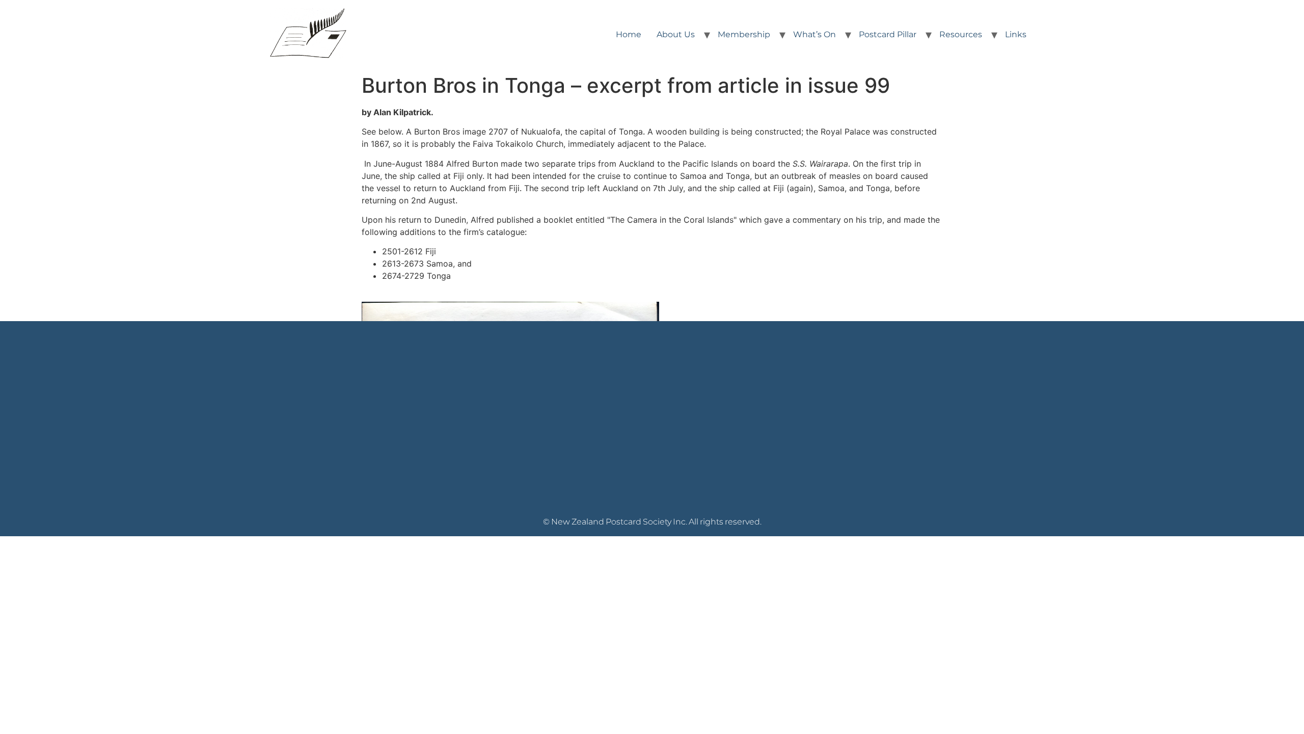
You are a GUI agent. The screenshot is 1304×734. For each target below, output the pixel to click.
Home (628, 34)
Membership (744, 34)
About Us (676, 34)
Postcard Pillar (887, 34)
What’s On (814, 34)
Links (1015, 34)
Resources (960, 34)
